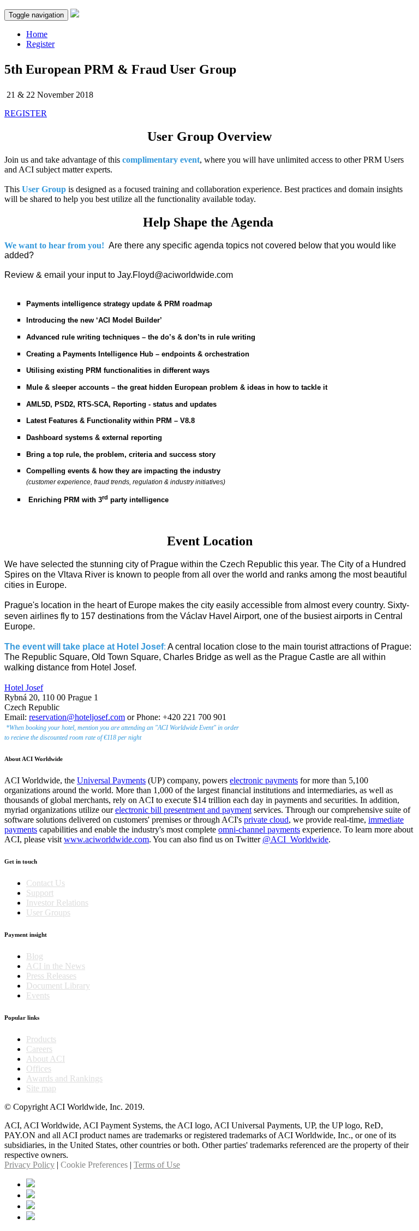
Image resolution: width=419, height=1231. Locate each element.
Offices (38, 1068)
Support (39, 892)
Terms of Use (157, 1164)
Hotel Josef (23, 687)
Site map (41, 1088)
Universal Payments (111, 780)
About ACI (45, 1058)
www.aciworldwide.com (106, 839)
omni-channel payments (259, 829)
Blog (34, 956)
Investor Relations (57, 902)
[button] (25, 113)
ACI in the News (55, 966)
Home (36, 34)
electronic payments (264, 780)
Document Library (58, 985)
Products (41, 1039)
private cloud (266, 819)
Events (38, 995)
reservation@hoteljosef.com (77, 717)
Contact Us (45, 883)
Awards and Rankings (64, 1078)
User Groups (48, 912)
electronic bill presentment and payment (183, 809)
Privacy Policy (29, 1164)
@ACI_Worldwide (295, 839)
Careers (39, 1049)
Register (40, 44)
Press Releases (51, 975)
